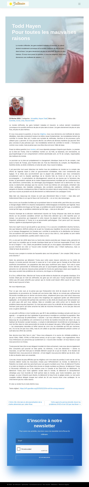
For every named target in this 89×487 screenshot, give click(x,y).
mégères (43, 134)
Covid (18, 121)
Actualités (34, 118)
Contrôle (12, 121)
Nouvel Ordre (29, 121)
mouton (33, 149)
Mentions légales (64, 484)
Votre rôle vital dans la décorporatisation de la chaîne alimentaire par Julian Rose (25, 403)
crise (22, 121)
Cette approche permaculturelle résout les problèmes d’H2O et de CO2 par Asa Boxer (65, 403)
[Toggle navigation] (79, 4)
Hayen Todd (43, 118)
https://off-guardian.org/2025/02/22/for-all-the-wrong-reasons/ (42, 388)
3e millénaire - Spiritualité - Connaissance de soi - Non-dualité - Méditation (35, 484)
